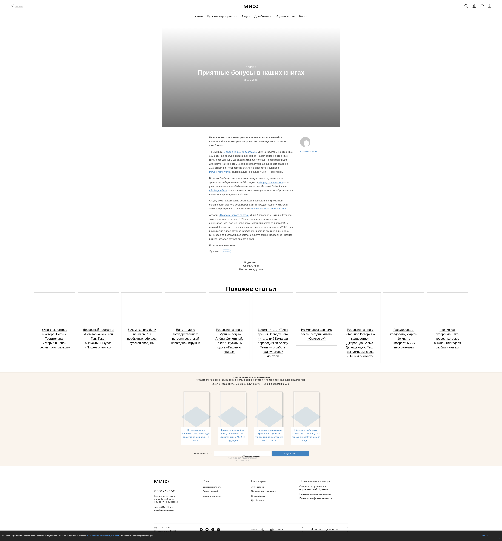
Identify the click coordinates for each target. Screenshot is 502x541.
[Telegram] (218, 529)
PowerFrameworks (219, 171)
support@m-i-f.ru (163, 507)
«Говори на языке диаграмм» (240, 152)
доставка (19, 6)
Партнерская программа (263, 491)
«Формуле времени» (270, 182)
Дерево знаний (210, 491)
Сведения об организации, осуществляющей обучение (313, 488)
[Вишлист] (482, 6)
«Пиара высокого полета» (234, 215)
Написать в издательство (325, 529)
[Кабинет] (474, 6)
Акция (245, 16)
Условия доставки (212, 496)
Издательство (285, 16)
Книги (199, 16)
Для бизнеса (263, 16)
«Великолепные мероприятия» (268, 208)
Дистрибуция (258, 496)
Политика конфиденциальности (315, 498)
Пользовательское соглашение (315, 494)
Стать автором (258, 487)
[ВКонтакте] (207, 529)
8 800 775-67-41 (165, 491)
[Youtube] (201, 529)
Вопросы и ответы (212, 487)
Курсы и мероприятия (222, 16)
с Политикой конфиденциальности (103, 535)
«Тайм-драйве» (218, 190)
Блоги (303, 16)
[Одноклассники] (212, 529)
